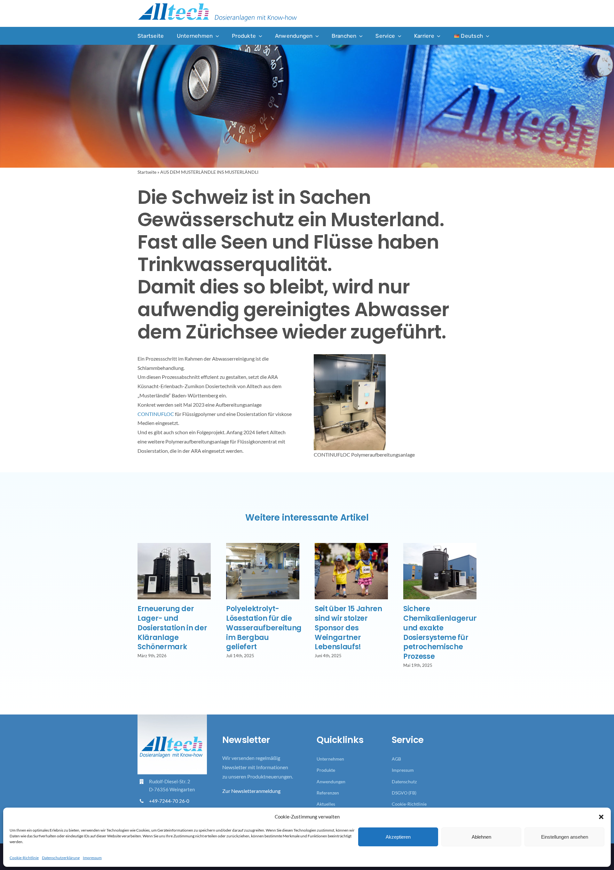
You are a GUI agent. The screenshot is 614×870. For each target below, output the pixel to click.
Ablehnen (481, 837)
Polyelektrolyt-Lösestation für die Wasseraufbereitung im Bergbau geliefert (264, 628)
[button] (601, 817)
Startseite (147, 172)
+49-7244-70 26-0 (169, 801)
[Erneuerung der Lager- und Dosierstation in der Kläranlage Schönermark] (174, 546)
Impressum (92, 857)
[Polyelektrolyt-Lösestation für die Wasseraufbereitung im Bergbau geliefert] (262, 546)
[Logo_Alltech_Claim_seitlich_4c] (217, 5)
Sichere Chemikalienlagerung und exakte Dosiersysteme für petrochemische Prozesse (443, 633)
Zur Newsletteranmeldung (251, 791)
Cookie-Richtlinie (24, 857)
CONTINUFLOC (156, 414)
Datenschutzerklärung (61, 857)
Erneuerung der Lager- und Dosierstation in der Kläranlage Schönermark (172, 628)
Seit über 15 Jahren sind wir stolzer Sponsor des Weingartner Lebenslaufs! (348, 628)
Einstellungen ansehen (564, 837)
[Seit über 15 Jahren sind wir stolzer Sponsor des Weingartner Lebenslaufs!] (351, 546)
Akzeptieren (398, 837)
